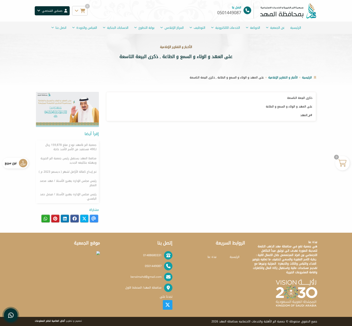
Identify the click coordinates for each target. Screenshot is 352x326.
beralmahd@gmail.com (146, 276)
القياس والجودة (86, 28)
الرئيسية (295, 28)
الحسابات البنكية (117, 28)
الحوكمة (255, 28)
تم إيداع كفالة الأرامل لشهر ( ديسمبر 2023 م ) (68, 171)
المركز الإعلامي (174, 28)
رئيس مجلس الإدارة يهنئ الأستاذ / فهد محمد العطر (68, 183)
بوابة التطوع (146, 28)
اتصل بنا (61, 28)
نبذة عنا (212, 257)
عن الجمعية (277, 28)
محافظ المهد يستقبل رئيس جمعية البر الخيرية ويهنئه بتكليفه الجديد (68, 160)
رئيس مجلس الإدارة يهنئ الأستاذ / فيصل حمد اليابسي (68, 196)
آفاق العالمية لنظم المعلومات (50, 321)
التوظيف (199, 28)
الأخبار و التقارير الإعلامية (283, 77)
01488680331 (152, 255)
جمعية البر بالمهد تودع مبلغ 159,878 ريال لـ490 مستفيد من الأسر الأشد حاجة (71, 147)
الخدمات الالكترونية (227, 28)
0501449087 (153, 266)
